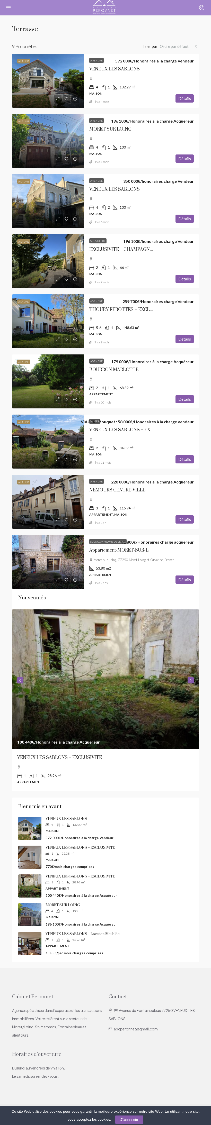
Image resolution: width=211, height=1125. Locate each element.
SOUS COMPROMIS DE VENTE (108, 541)
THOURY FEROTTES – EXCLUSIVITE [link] (128, 310)
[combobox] (178, 46)
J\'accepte (129, 1120)
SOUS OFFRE (98, 240)
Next (191, 680)
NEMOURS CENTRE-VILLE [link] (117, 490)
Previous (20, 680)
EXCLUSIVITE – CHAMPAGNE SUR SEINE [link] (133, 249)
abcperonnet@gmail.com (136, 1029)
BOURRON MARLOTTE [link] (113, 370)
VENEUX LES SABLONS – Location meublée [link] (83, 934)
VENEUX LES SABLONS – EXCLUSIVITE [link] (131, 430)
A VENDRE (96, 60)
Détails (184, 98)
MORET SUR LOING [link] (110, 129)
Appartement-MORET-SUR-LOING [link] (124, 550)
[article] (105, 700)
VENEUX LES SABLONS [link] (114, 69)
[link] (48, 81)
